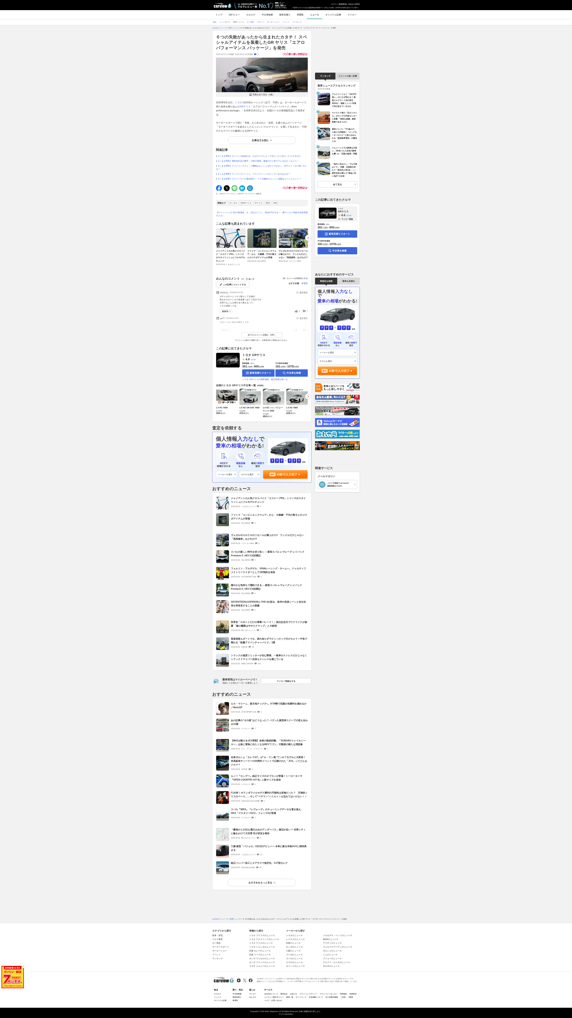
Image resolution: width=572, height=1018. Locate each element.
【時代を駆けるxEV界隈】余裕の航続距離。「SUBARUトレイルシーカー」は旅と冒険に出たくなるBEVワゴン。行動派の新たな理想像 (268, 742)
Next (308, 238)
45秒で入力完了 (287, 474)
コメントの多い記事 (347, 76)
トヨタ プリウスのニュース (262, 935)
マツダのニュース (294, 954)
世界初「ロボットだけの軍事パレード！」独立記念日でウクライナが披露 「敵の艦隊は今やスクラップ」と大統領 (269, 624)
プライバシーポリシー (308, 994)
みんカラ (252, 997)
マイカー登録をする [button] (286, 681)
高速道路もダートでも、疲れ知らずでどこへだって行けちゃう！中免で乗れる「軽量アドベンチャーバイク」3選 (269, 640)
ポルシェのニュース (332, 951)
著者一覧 (289, 997)
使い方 (251, 279)
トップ (219, 14)
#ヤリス (258, 203)
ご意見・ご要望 (346, 997)
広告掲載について (316, 997)
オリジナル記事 (333, 14)
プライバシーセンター (329, 994)
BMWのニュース (330, 939)
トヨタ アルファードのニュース (264, 939)
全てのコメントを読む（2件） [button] (262, 335)
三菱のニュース (293, 951)
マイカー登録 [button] (347, 219)
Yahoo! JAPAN (354, 4)
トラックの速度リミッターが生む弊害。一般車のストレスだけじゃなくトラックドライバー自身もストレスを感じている (269, 657)
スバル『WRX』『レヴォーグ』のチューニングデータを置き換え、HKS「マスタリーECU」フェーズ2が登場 (267, 811)
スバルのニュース (294, 958)
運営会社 (283, 994)
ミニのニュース (330, 954)
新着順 (304, 283)
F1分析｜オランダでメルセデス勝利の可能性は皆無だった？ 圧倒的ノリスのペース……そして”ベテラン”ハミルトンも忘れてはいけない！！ (269, 794)
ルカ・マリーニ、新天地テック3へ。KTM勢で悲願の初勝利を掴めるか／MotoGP (269, 705)
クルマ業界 (217, 939)
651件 (253, 360)
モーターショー (219, 951)
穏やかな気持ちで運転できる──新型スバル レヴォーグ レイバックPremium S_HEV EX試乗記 (266, 587)
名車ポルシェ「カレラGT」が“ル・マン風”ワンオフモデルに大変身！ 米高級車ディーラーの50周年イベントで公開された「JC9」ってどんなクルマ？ (269, 761)
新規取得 (342, 4)
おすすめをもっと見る (260, 882)
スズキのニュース (294, 962)
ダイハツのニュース (295, 966)
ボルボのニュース (331, 966)
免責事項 (353, 994)
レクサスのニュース (295, 939)
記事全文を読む (260, 140)
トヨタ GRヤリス (253, 355)
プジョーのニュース (332, 958)
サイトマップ (301, 997)
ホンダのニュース (294, 947)
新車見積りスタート (260, 373)
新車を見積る (348, 281)
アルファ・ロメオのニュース (336, 962)
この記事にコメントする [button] (234, 284)
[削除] (23, 966)
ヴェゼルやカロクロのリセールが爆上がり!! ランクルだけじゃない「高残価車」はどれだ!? (293, 254)
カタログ (250, 14)
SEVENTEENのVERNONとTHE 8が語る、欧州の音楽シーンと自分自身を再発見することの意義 (268, 604)
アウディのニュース (332, 943)
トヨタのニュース (294, 935)
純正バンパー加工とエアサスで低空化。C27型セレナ (259, 863)
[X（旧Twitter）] (244, 980)
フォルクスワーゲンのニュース (337, 947)
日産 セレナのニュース (260, 951)
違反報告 (303, 292)
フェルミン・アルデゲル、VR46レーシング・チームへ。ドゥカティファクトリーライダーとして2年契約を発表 (268, 570)
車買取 (300, 14)
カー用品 (216, 943)
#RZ (268, 203)
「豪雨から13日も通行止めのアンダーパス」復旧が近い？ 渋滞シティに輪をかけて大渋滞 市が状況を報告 (268, 831)
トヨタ (238, 102)
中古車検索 (267, 14)
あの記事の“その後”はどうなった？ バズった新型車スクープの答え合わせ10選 (269, 722)
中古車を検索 (294, 373)
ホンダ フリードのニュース (262, 962)
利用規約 (343, 994)
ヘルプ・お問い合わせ (273, 1000)
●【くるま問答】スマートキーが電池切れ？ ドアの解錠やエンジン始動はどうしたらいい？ (258, 179)
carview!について (271, 994)
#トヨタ (233, 203)
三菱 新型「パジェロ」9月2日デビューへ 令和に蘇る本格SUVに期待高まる (269, 848)
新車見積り (284, 14)
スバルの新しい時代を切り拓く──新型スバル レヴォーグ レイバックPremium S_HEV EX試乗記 (267, 554)
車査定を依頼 (326, 281)
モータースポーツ (220, 947)
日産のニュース (293, 943)
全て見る (337, 184)
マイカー (352, 14)
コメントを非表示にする (297, 278)
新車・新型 (217, 935)
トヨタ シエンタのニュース (262, 947)
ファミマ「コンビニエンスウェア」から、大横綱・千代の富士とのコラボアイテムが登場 (261, 254)
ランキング (325, 76)
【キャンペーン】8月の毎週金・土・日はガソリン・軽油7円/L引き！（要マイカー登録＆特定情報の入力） (262, 214)
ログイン (334, 4)
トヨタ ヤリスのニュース (261, 943)
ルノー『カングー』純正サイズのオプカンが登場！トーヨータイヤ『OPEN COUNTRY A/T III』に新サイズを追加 (266, 778)
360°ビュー (234, 14)
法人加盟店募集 (331, 997)
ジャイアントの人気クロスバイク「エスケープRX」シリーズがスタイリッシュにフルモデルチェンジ (230, 256)
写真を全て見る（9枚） (264, 94)
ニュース (314, 14)
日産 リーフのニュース (260, 954)
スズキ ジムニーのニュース (262, 966)
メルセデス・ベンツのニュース (337, 935)
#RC (275, 203)
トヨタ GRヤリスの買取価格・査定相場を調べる (265, 379)
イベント (216, 954)
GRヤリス (245, 106)
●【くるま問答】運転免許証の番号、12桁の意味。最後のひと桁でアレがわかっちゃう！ (257, 161)
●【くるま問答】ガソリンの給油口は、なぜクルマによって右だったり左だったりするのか (258, 156)
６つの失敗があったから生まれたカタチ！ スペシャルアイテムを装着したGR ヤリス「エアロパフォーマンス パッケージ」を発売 (261, 42)
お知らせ (293, 994)
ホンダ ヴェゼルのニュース (262, 958)
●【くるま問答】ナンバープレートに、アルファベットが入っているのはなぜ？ (253, 174)
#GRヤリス (246, 203)
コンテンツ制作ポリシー (274, 997)
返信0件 (225, 311)
